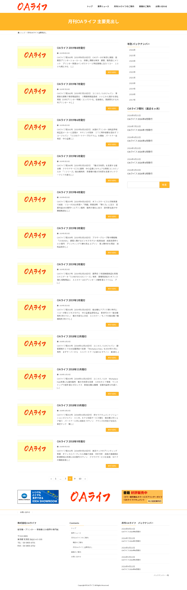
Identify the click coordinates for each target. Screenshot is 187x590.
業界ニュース (76, 533)
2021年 (132, 77)
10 (80, 479)
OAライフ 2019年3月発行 (71, 228)
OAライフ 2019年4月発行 (71, 192)
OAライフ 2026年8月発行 (140, 119)
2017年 (132, 100)
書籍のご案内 (76, 552)
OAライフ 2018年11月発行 (72, 369)
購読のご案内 (78, 542)
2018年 (132, 94)
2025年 (132, 55)
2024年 (132, 61)
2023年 (132, 66)
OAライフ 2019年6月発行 (71, 119)
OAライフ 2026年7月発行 (140, 129)
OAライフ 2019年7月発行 (71, 83)
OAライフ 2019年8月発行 (71, 47)
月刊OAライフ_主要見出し (82, 547)
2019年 (132, 89)
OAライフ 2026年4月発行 (140, 162)
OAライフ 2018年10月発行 (72, 405)
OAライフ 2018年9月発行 (71, 441)
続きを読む (112, 72)
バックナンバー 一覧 (161, 575)
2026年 (132, 50)
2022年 (132, 72)
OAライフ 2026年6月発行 (140, 140)
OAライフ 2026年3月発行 (140, 173)
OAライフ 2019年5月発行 (71, 156)
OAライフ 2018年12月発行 (72, 336)
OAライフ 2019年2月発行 (71, 264)
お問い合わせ (25, 512)
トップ (73, 528)
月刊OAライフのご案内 (79, 538)
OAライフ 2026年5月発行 (140, 151)
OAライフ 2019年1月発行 (71, 300)
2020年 (132, 83)
